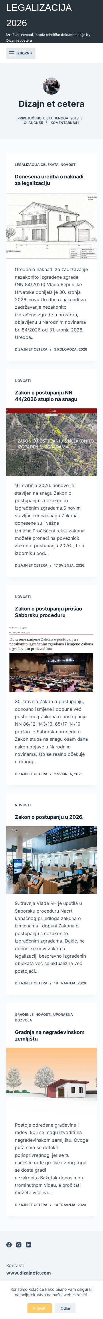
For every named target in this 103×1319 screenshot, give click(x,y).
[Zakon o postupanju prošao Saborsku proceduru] (51, 658)
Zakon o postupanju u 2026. (49, 817)
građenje (24, 1014)
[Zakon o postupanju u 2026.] (51, 860)
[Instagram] (18, 1244)
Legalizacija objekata (37, 164)
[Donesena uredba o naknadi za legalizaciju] (51, 226)
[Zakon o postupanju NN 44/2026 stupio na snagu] (51, 442)
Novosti (68, 164)
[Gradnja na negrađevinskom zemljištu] (51, 1082)
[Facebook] (9, 1244)
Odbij (65, 1308)
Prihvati (39, 1308)
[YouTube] (28, 1244)
